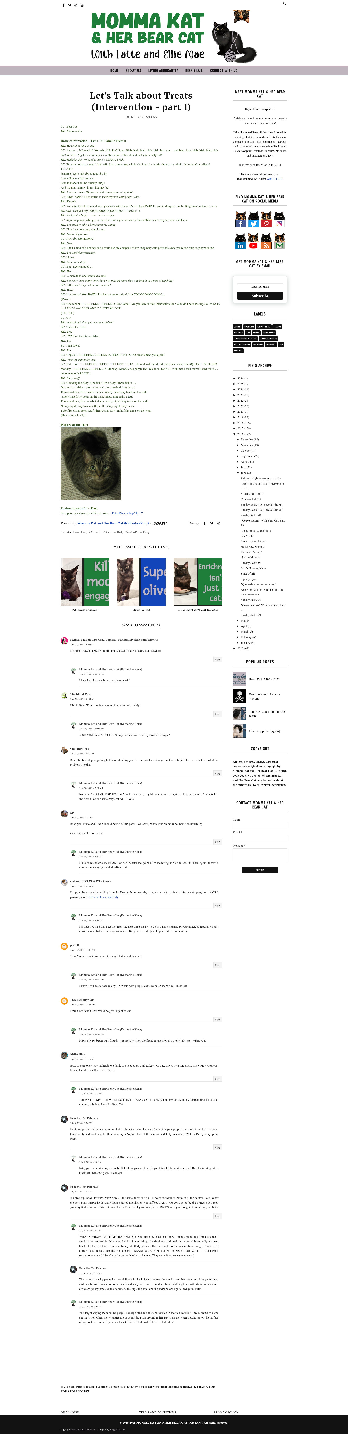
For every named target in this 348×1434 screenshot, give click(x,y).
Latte (248, 332)
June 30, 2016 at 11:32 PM (91, 1034)
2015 (240, 648)
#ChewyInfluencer (268, 338)
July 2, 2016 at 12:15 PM (90, 1093)
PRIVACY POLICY (226, 1412)
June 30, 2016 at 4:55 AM (82, 753)
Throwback (271, 344)
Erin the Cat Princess (84, 1118)
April (244, 626)
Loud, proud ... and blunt (256, 530)
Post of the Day (137, 532)
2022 (240, 400)
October (245, 450)
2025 (240, 384)
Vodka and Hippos (252, 493)
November (247, 445)
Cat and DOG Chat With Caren (90, 881)
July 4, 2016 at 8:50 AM (90, 1161)
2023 (240, 395)
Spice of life (248, 573)
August (245, 461)
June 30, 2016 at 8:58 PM (91, 856)
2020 (240, 411)
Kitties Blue (77, 1054)
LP (72, 812)
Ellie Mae (238, 332)
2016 (240, 434)
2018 (240, 423)
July (243, 467)
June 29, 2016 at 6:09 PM (82, 644)
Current (95, 532)
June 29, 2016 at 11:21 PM (91, 674)
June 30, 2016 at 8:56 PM (91, 920)
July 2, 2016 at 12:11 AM (82, 1059)
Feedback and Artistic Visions (264, 696)
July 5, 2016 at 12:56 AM (91, 1306)
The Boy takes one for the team (267, 713)
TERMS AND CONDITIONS (157, 1412)
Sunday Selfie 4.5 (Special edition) (261, 504)
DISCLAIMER (70, 1412)
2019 (240, 417)
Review (256, 332)
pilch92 (74, 945)
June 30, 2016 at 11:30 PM (91, 979)
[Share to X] (212, 523)
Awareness (258, 344)
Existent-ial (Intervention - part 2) (261, 478)
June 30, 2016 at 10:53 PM (82, 1004)
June (243, 473)
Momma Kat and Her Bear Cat (83, 1429)
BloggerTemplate (117, 1429)
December (247, 439)
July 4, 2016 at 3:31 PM (81, 1191)
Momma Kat (112, 532)
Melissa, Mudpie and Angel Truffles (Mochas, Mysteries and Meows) (114, 639)
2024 (240, 389)
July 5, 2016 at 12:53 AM (91, 1273)
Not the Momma (250, 557)
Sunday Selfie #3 (251, 563)
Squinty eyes (248, 579)
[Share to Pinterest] (219, 523)
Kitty (281, 344)
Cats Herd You (79, 749)
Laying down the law (253, 541)
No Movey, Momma (253, 546)
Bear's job (247, 536)
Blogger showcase (242, 344)
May (243, 620)
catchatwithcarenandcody (103, 897)
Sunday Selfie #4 (251, 515)
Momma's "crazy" (251, 552)
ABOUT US (274, 179)
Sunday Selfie (269, 332)
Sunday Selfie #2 (251, 599)
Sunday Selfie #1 (251, 615)
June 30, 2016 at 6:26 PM (82, 886)
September (247, 456)
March (245, 631)
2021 (240, 406)
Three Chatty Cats (82, 1000)
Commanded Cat (251, 499)
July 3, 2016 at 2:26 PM (81, 1123)
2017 (240, 428)
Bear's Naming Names (254, 568)
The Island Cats (80, 694)
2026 (240, 378)
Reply (217, 659)
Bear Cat (80, 532)
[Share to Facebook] (205, 523)
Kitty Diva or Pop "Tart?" (127, 513)
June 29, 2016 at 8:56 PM (82, 698)
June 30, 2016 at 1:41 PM (82, 817)
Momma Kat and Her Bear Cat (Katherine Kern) (110, 669)
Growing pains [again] (264, 731)
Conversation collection (245, 338)
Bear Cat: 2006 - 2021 (264, 679)
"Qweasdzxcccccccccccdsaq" (258, 584)
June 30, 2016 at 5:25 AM (91, 787)
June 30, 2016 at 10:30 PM (82, 949)
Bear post (238, 350)
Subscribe (260, 296)
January (245, 642)
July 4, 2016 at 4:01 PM (90, 1230)
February (246, 637)
